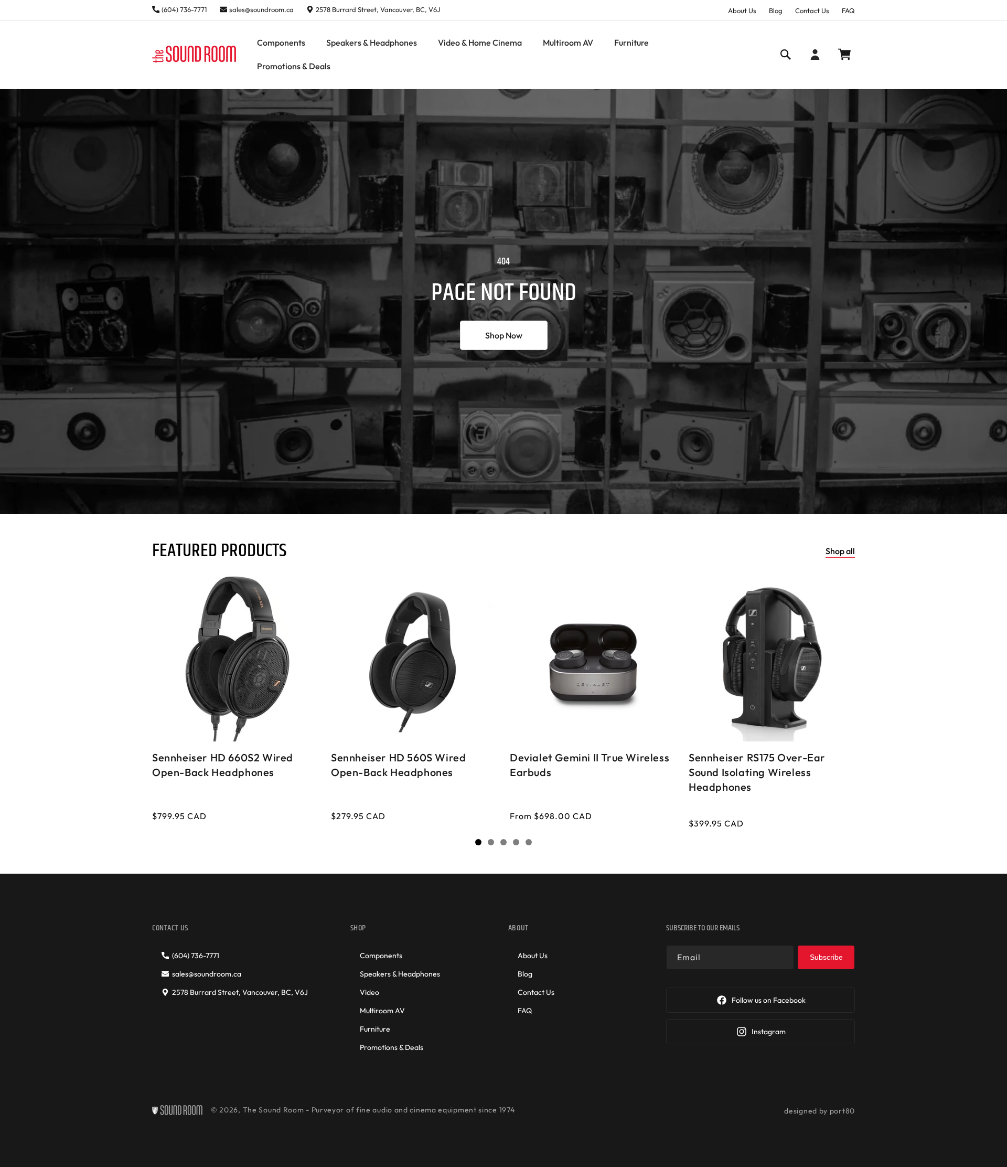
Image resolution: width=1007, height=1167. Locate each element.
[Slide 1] (478, 842)
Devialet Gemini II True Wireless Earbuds (589, 765)
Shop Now (503, 335)
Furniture (375, 1029)
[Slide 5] (528, 842)
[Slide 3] (503, 842)
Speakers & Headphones (400, 974)
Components (381, 955)
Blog (776, 10)
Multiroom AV (382, 1010)
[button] (281, 43)
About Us (742, 10)
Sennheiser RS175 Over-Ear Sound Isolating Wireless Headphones (757, 772)
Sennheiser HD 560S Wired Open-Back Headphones (398, 765)
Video (369, 992)
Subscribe (826, 957)
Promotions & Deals (391, 1047)
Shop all (840, 551)
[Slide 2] (491, 842)
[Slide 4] (516, 842)
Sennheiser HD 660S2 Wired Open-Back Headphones (222, 765)
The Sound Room (273, 1110)
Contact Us (812, 10)
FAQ (848, 10)
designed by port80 (819, 1111)
